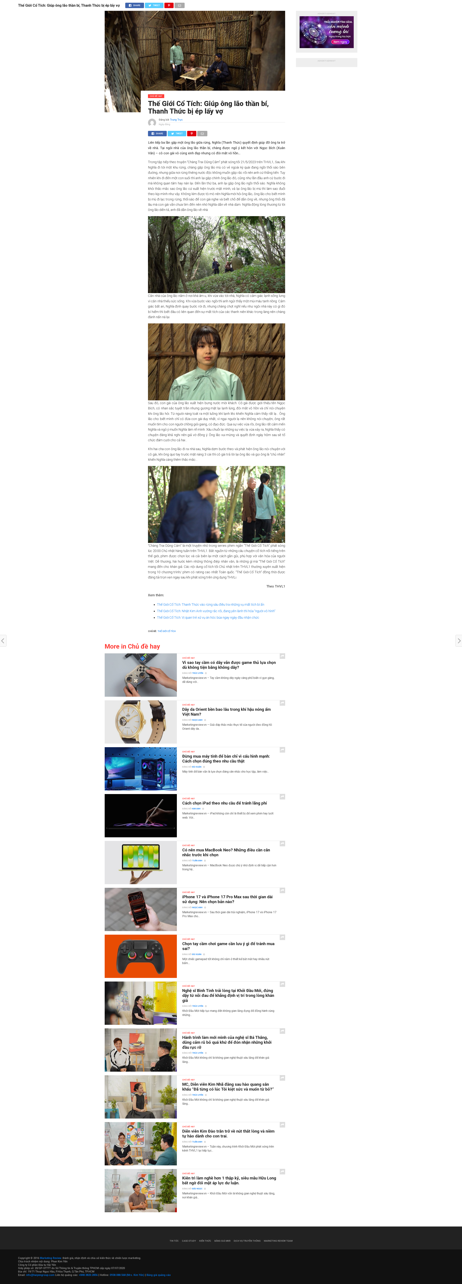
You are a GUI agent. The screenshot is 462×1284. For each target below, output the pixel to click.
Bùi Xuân (196, 767)
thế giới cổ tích (167, 631)
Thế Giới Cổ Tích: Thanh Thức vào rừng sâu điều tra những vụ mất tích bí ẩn (210, 604)
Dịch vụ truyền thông (247, 1240)
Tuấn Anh (197, 860)
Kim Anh (196, 809)
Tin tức (174, 1240)
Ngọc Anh (197, 720)
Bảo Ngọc (197, 1189)
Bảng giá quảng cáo (159, 1275)
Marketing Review (50, 1258)
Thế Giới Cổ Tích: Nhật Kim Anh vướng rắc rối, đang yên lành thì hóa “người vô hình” (216, 611)
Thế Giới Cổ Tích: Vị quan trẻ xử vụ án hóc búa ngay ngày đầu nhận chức (208, 617)
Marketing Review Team (278, 1240)
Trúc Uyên (197, 673)
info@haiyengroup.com (40, 1275)
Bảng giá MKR (222, 1240)
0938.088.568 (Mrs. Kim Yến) (127, 1275)
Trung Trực (176, 119)
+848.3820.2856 (88, 1275)
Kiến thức (205, 1240)
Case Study (189, 1240)
